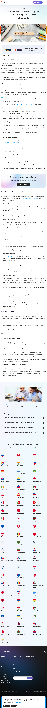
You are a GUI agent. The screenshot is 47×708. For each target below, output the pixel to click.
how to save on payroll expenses (29, 198)
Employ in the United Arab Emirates (38, 586)
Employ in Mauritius (21, 618)
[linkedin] (22, 18)
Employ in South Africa (5, 466)
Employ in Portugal (21, 505)
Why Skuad (3, 661)
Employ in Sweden (5, 529)
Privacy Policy (18, 702)
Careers (2, 664)
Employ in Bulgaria (21, 552)
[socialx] (25, 18)
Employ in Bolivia (36, 603)
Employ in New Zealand (22, 578)
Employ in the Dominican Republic (22, 561)
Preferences (6, 705)
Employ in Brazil (36, 473)
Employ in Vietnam (36, 505)
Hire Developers (4, 686)
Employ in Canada (20, 458)
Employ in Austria (4, 537)
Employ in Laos (4, 618)
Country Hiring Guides (5, 682)
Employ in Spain (20, 497)
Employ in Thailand (5, 458)
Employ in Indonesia (37, 481)
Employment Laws (29, 661)
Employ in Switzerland (21, 529)
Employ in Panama (5, 585)
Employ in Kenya (36, 521)
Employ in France (4, 505)
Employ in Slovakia (37, 626)
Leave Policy (28, 659)
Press (2, 666)
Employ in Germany (5, 473)
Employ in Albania (5, 603)
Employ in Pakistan (37, 618)
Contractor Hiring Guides (6, 684)
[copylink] (28, 18)
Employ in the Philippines (38, 466)
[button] (44, 2)
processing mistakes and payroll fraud (11, 134)
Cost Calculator (16, 661)
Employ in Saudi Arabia (22, 544)
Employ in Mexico (36, 489)
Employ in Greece (4, 570)
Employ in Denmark (37, 537)
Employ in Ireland (4, 489)
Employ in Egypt (36, 560)
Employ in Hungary (21, 611)
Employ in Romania (21, 585)
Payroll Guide (4, 676)
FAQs (14, 668)
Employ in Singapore (37, 458)
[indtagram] (45, 652)
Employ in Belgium (21, 537)
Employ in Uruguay (37, 595)
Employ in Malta (4, 578)
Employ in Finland (5, 544)
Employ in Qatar (20, 626)
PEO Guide (3, 678)
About (2, 659)
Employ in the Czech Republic (7, 560)
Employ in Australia (5, 481)
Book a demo (31, 327)
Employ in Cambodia (37, 634)
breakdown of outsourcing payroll (25, 104)
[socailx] (37, 652)
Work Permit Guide (5, 680)
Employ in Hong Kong (37, 513)
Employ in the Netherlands (22, 473)
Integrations (3, 668)
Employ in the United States (22, 595)
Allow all (13, 705)
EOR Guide (3, 674)
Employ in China (20, 513)
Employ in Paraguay (5, 626)
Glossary (14, 666)
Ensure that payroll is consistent (13, 237)
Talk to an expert (23, 184)
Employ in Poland (4, 497)
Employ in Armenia (21, 603)
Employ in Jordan (36, 611)
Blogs (14, 664)
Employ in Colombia (21, 481)
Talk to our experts (5, 98)
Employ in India (20, 466)
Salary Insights (15, 659)
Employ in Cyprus (4, 642)
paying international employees (36, 163)
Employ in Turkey (36, 529)
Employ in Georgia (5, 611)
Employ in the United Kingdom (7, 595)
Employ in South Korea (37, 544)
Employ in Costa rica (37, 497)
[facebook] (19, 18)
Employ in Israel (20, 570)
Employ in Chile (4, 513)
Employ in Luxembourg (37, 570)
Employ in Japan (20, 521)
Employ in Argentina (5, 552)
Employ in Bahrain (5, 634)
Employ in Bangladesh (21, 634)
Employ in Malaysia (21, 489)
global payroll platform (9, 257)
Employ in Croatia (36, 552)
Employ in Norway (36, 578)
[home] (5, 2)
